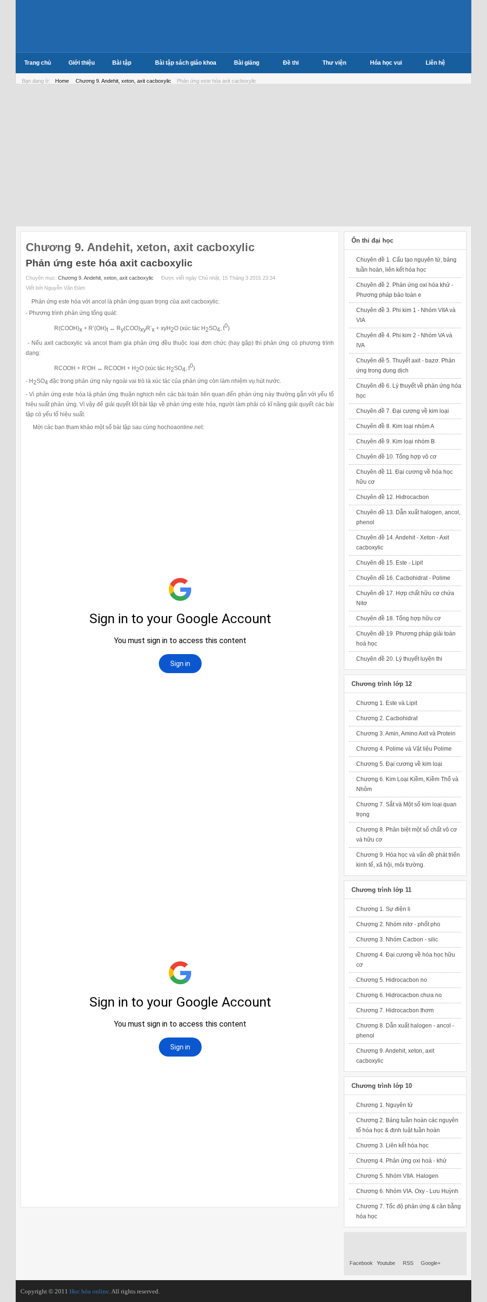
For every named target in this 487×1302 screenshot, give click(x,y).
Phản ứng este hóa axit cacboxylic (109, 262)
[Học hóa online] (78, 26)
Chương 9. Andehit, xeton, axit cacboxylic (124, 81)
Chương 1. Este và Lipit (386, 703)
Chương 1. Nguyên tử (384, 1105)
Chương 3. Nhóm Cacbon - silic (397, 939)
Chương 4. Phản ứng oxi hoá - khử (401, 1160)
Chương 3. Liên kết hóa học (392, 1145)
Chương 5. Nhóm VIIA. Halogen (397, 1176)
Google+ (430, 1263)
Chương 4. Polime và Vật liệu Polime (404, 748)
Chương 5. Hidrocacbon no (391, 980)
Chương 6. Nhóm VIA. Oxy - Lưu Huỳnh (407, 1191)
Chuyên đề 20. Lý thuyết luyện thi (399, 659)
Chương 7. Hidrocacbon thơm (395, 1010)
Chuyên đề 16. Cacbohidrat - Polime (403, 578)
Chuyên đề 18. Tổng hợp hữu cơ (398, 618)
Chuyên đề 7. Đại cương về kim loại (402, 411)
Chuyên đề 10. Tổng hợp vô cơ (396, 456)
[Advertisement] (243, 155)
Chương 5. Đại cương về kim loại (399, 764)
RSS (408, 1263)
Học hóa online (89, 1291)
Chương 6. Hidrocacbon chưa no (399, 995)
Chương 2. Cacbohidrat (387, 718)
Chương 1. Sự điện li (383, 909)
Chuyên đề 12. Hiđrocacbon (392, 497)
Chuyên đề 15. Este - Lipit (389, 562)
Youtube (386, 1263)
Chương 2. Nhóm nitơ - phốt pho (398, 924)
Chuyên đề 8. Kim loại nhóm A (395, 426)
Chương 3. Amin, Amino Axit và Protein (406, 733)
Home (62, 81)
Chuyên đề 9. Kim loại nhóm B (395, 441)
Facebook (361, 1263)
